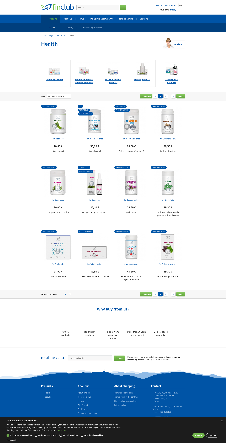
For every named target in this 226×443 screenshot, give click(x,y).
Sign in (159, 5)
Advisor (178, 44)
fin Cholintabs (58, 264)
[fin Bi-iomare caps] (94, 121)
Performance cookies (47, 435)
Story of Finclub (84, 397)
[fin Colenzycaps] (131, 247)
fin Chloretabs (168, 200)
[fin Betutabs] (58, 121)
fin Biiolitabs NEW (168, 138)
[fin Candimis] (94, 183)
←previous (146, 96)
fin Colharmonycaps (168, 264)
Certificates (82, 409)
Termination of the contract (126, 397)
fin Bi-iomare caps (95, 138)
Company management (88, 413)
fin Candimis (94, 200)
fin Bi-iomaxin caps (131, 138)
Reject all (212, 435)
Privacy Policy (61, 430)
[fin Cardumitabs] (131, 183)
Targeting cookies (70, 435)
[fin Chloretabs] (168, 183)
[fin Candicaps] (58, 183)
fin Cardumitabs (131, 200)
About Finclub (84, 393)
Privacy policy (120, 405)
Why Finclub (83, 405)
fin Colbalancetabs (94, 264)
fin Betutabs (58, 138)
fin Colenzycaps (131, 264)
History (81, 401)
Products (61, 35)
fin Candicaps (58, 200)
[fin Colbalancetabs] (94, 247)
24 (65, 294)
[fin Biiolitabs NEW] (168, 121)
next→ (181, 96)
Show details (11, 440)
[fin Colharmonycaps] (168, 247)
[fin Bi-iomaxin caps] (131, 121)
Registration (170, 5)
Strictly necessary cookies (21, 435)
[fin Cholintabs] (58, 247)
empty (173, 9)
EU (180, 5)
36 (70, 294)
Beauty (48, 397)
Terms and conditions (123, 393)
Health (47, 393)
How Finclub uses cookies (125, 401)
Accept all (198, 435)
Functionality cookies (93, 435)
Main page (48, 35)
